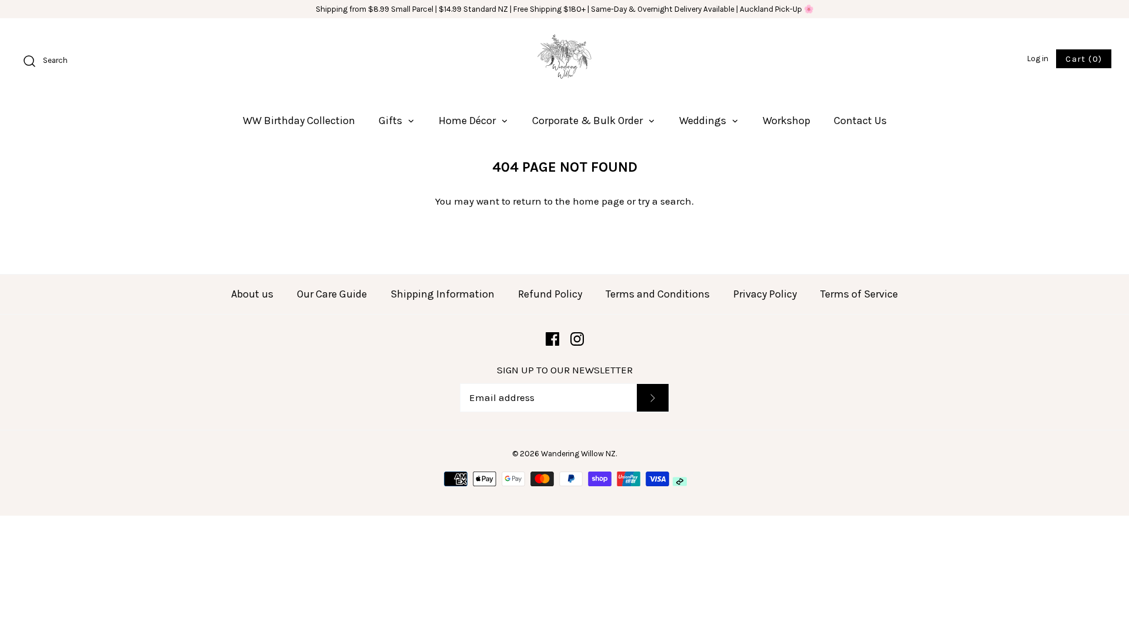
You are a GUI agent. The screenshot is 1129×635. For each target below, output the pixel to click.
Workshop (786, 120)
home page (598, 201)
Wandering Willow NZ (578, 453)
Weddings (704, 120)
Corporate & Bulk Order (588, 120)
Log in (1037, 58)
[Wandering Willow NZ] (564, 59)
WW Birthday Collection (299, 120)
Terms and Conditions (658, 294)
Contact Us (860, 120)
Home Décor (468, 120)
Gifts (392, 120)
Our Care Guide (332, 294)
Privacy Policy (765, 294)
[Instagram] (577, 339)
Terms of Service (859, 294)
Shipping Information (442, 294)
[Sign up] (652, 398)
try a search (665, 201)
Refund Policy (550, 294)
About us (252, 294)
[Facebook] (552, 339)
